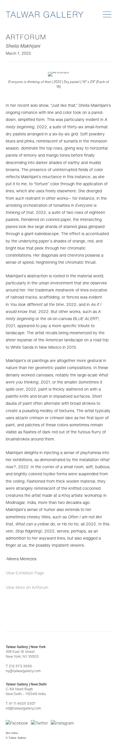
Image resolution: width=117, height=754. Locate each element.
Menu (107, 14)
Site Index (12, 733)
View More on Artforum (27, 587)
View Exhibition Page (25, 573)
